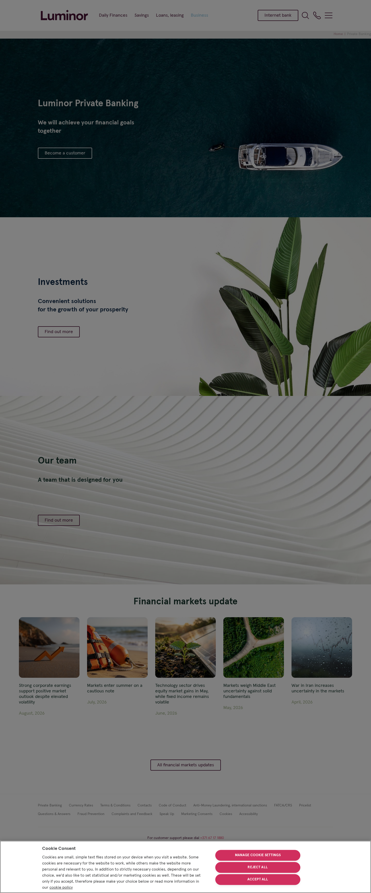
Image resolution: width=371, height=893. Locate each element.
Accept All (257, 879)
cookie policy (61, 887)
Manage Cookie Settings (258, 855)
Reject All (258, 867)
